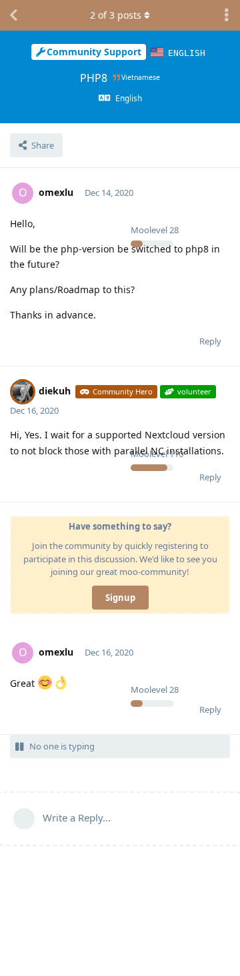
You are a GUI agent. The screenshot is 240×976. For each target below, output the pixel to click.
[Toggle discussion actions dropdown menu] (226, 15)
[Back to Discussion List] (13, 15)
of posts (115, 15)
